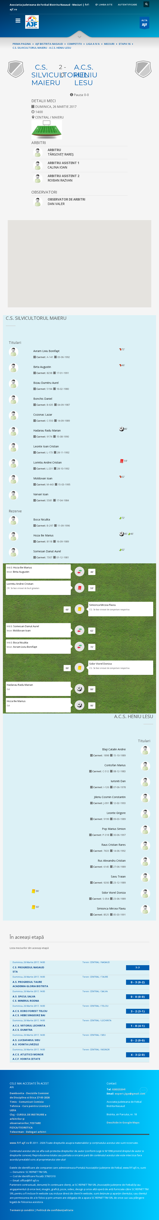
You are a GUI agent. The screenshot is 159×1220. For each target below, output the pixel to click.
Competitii (74, 44)
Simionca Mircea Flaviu (102, 605)
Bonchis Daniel (42, 398)
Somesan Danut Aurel (47, 551)
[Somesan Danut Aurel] (13, 552)
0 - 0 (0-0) (138, 997)
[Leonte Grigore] (145, 813)
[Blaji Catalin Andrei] (145, 750)
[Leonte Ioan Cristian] (13, 447)
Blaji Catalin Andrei (114, 749)
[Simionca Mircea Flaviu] (145, 909)
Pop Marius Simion (114, 829)
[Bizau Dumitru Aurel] (13, 383)
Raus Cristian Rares (113, 844)
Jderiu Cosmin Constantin (110, 797)
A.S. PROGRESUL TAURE (27, 982)
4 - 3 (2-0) (138, 1055)
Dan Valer (56, 204)
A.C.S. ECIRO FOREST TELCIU (30, 1011)
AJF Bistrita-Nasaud (49, 44)
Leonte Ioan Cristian (46, 446)
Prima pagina (22, 44)
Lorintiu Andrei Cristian (47, 462)
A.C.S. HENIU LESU (86, 75)
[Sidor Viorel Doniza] (145, 893)
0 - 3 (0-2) (138, 982)
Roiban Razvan (60, 180)
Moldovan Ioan (42, 478)
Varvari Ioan (40, 494)
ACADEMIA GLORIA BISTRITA (30, 986)
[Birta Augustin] (13, 367)
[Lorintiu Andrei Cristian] (13, 463)
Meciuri (109, 44)
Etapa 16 (124, 44)
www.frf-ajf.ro (19, 1143)
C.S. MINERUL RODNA (26, 1000)
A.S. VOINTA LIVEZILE (26, 1044)
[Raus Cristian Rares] (145, 845)
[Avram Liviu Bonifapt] (13, 351)
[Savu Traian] (145, 877)
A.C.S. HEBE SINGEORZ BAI (29, 1015)
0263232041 (119, 1089)
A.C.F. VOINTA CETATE (26, 1059)
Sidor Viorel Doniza (100, 663)
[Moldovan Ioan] (13, 479)
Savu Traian (118, 876)
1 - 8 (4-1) (138, 1026)
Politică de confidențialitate (54, 1210)
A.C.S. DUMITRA (22, 1030)
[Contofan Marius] (145, 766)
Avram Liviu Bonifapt (46, 351)
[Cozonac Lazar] (13, 415)
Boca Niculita (41, 519)
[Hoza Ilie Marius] (13, 536)
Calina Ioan (57, 167)
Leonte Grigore (116, 813)
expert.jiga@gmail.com (130, 1093)
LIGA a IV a (93, 44)
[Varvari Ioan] (13, 495)
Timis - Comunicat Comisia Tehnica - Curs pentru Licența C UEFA (30, 1106)
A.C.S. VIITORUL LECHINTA (29, 1025)
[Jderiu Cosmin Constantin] (145, 797)
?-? (138, 967)
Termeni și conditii (22, 1210)
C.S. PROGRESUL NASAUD (28, 967)
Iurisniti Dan (118, 781)
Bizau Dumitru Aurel (46, 383)
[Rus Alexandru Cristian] (145, 861)
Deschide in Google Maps (123, 1122)
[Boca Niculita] (13, 520)
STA (15, 971)
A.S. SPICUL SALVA (24, 996)
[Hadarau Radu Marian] (13, 431)
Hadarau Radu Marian (47, 430)
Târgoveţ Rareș (61, 154)
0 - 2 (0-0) (138, 1040)
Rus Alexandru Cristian (112, 860)
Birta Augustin (42, 367)
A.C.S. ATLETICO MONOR (28, 1054)
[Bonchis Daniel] (13, 399)
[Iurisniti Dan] (145, 781)
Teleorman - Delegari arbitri (28, 1132)
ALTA (144, 23)
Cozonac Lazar (42, 414)
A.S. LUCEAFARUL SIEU (26, 1040)
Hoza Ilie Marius (43, 535)
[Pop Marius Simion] (145, 829)
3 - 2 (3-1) (138, 1011)
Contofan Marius (115, 765)
